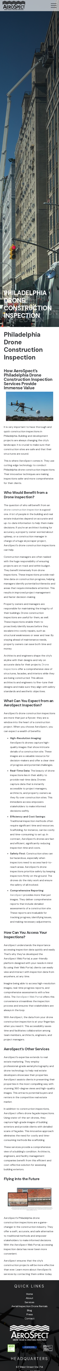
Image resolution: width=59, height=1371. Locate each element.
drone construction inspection (21, 509)
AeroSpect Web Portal (29, 996)
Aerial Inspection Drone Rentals (29, 1306)
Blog (29, 1310)
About (29, 1298)
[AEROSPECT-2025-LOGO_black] (14, 5)
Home (29, 1294)
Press (29, 1314)
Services (29, 1302)
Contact (29, 1318)
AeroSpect (16, 895)
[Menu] (54, 6)
